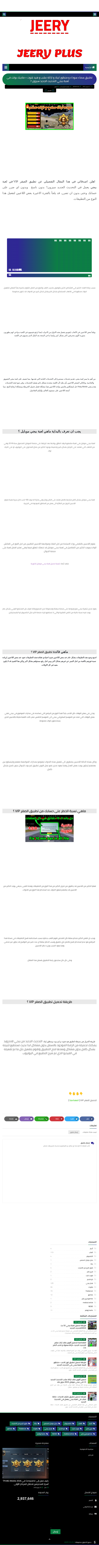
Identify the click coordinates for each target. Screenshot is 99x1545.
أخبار (71, 1248)
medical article (71, 1302)
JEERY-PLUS (68, 1542)
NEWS (71, 1306)
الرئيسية (88, 67)
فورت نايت (71, 1275)
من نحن (90, 1454)
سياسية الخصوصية (86, 1449)
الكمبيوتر (71, 1256)
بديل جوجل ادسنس (71, 1260)
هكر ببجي (71, 1283)
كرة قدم (71, 1279)
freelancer (71, 1291)
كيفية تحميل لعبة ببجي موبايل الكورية (45, 563)
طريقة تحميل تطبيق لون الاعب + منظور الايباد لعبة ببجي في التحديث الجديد (69, 1364)
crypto (71, 1287)
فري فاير (71, 1271)
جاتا (71, 1263)
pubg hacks (71, 1310)
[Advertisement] (55, 5)
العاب (55, 87)
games (71, 1294)
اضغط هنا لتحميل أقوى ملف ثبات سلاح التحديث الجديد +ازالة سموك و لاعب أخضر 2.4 (69, 1345)
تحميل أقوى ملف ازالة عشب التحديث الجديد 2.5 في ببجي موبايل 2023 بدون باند (68, 1381)
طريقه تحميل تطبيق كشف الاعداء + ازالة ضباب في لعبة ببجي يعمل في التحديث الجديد (69, 1399)
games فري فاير (71, 1298)
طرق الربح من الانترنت (71, 1267)
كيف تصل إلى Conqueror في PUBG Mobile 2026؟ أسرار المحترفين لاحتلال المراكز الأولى (26, 1482)
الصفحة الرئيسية (65, 87)
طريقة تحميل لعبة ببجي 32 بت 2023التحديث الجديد (73, 1327)
